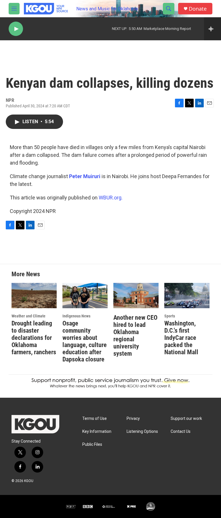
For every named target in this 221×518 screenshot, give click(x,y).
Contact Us (180, 431)
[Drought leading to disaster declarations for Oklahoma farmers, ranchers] (34, 295)
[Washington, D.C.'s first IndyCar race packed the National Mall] (186, 295)
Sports (169, 316)
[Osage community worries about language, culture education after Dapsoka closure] (85, 295)
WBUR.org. (111, 198)
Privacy (133, 418)
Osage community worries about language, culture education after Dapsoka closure (84, 341)
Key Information (96, 431)
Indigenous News (76, 316)
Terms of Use (94, 418)
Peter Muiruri (84, 176)
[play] (15, 29)
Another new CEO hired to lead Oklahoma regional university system (135, 335)
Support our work (186, 418)
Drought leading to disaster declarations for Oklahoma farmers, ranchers (34, 338)
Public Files (92, 444)
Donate (198, 9)
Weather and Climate (28, 316)
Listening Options (142, 431)
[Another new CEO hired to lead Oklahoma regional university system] (136, 295)
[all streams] (212, 28)
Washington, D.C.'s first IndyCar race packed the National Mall (181, 338)
